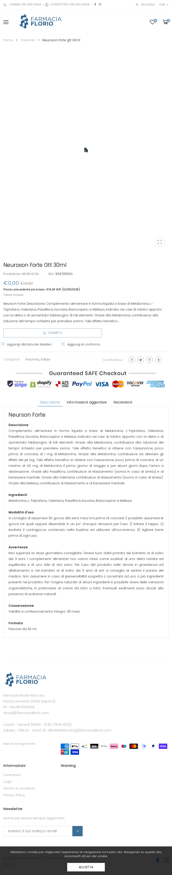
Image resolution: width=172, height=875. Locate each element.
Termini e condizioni (19, 788)
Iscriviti (77, 831)
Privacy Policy (14, 795)
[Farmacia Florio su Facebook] (95, 4)
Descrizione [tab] (50, 402)
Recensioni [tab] (123, 402)
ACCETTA (86, 867)
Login (7, 781)
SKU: (51, 274)
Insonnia (32, 359)
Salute (45, 359)
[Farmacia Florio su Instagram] (100, 4)
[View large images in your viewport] (159, 241)
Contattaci (12, 775)
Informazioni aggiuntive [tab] (87, 402)
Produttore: (12, 274)
